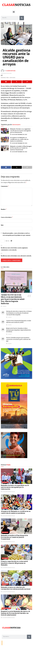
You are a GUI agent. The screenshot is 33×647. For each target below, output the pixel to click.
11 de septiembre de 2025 (8, 617)
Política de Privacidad (23, 643)
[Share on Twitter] (17, 81)
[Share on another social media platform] (27, 81)
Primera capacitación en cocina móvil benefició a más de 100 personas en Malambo (14, 563)
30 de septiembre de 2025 (19, 134)
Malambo (5, 482)
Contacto (5, 643)
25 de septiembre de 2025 (19, 151)
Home (15, 643)
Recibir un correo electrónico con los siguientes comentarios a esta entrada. (14, 249)
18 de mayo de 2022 (6, 73)
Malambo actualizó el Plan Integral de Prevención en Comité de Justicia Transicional (20, 147)
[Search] (22, 18)
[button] (13, 11)
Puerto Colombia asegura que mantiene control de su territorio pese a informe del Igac (18, 339)
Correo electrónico (7, 217)
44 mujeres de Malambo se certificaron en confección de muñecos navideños (19, 139)
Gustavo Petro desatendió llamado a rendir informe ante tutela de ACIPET (18, 322)
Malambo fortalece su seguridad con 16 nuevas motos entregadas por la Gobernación (20, 130)
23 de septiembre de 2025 (8, 567)
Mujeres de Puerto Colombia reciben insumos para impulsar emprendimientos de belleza (18, 330)
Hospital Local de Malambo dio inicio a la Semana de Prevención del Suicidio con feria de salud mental (15, 613)
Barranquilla (6, 608)
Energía (11, 643)
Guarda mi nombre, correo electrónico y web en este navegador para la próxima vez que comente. (17, 234)
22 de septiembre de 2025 (8, 591)
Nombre (4, 209)
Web (2, 225)
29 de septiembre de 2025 (19, 143)
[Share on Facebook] (6, 81)
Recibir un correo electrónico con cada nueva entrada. (16, 256)
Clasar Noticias (10, 70)
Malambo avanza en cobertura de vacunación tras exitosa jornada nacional (15, 588)
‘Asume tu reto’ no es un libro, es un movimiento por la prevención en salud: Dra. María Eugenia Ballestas (13, 299)
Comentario (5, 186)
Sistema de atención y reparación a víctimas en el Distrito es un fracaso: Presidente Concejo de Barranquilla (19, 313)
